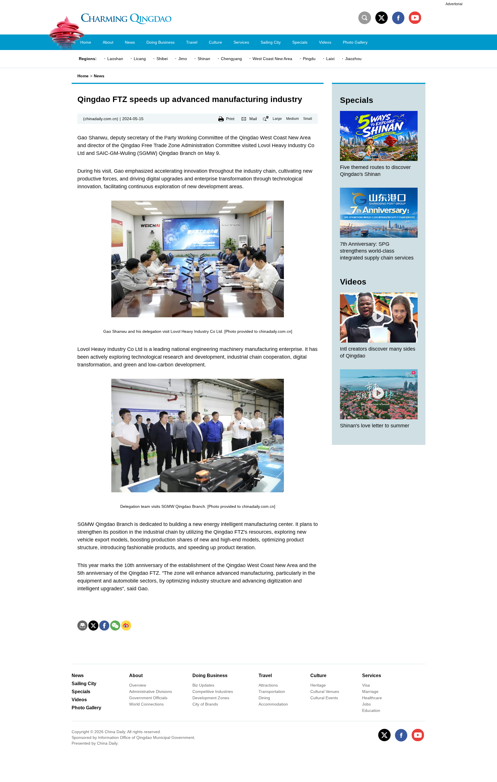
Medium (292, 119)
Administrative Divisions (150, 691)
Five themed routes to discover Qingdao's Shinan (375, 170)
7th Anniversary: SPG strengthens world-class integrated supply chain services (377, 251)
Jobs (366, 704)
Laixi (330, 58)
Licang (140, 58)
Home (83, 76)
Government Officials (148, 697)
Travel (265, 675)
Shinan (204, 58)
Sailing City (84, 683)
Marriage (370, 691)
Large (277, 119)
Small (307, 119)
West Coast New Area (272, 58)
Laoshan (115, 58)
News (99, 76)
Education (371, 710)
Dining (264, 697)
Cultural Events (324, 697)
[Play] (379, 318)
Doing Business (210, 675)
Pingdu (309, 58)
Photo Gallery (86, 707)
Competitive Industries (212, 691)
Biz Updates (203, 685)
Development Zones (210, 697)
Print (230, 118)
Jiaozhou (353, 58)
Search (364, 17)
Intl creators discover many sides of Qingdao (377, 352)
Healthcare (372, 697)
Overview (137, 685)
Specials (356, 100)
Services (371, 675)
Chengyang (231, 58)
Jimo (182, 58)
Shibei (162, 58)
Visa (366, 685)
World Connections (146, 704)
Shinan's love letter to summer (374, 426)
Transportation (272, 691)
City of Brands (205, 704)
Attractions (268, 685)
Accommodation (273, 704)
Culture (318, 675)
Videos (353, 281)
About (136, 675)
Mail (253, 118)
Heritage (318, 685)
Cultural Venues (324, 691)
